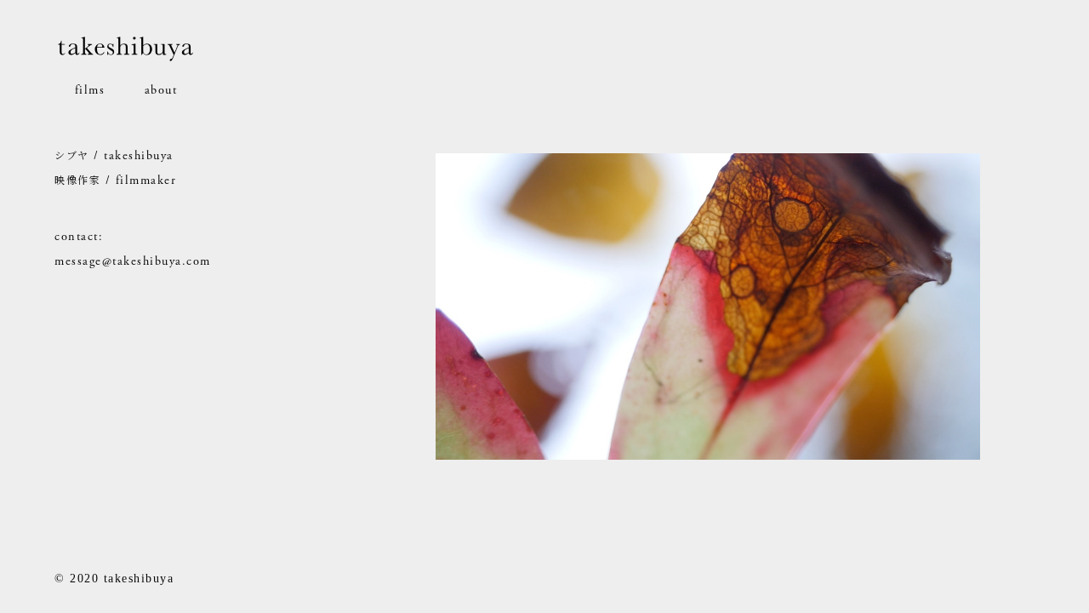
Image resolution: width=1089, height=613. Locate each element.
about (161, 90)
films (90, 90)
